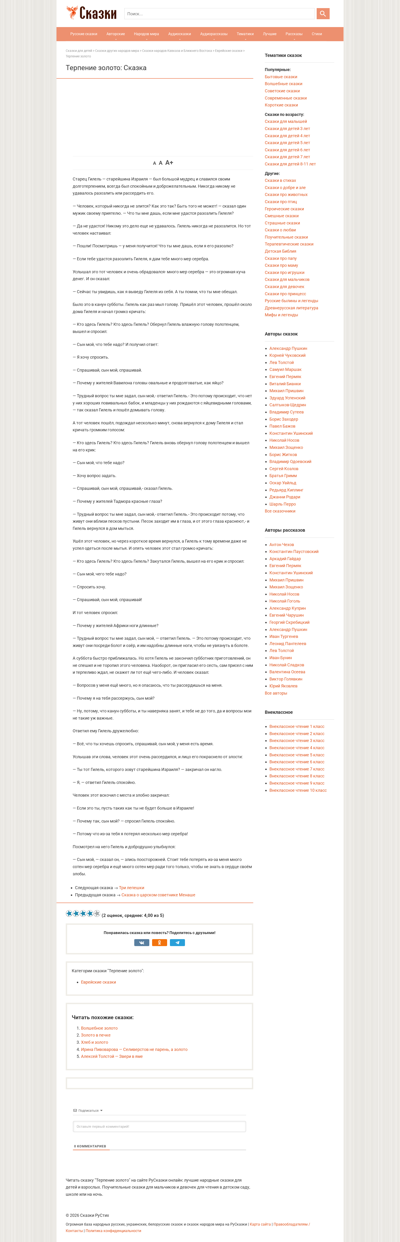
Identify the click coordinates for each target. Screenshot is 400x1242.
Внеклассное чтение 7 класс (296, 769)
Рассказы (294, 34)
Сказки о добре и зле (285, 187)
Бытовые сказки (281, 76)
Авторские (115, 34)
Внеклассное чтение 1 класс (296, 726)
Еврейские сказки (98, 982)
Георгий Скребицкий (289, 622)
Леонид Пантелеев (287, 643)
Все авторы (276, 693)
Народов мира (146, 34)
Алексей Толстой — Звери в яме (112, 1056)
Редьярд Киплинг (286, 489)
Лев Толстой (281, 362)
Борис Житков (283, 454)
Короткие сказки (281, 104)
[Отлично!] (97, 913)
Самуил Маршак (285, 369)
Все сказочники (280, 511)
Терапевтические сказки (289, 244)
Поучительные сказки (286, 237)
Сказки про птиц (281, 201)
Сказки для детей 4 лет (287, 135)
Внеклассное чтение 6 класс (296, 761)
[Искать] (323, 13)
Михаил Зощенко (286, 447)
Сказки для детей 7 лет (287, 156)
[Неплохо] (83, 913)
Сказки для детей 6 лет (287, 149)
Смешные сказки (282, 215)
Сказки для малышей (286, 121)
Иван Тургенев (283, 636)
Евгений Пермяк (285, 376)
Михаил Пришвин (286, 390)
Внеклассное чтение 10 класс (298, 790)
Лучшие (269, 34)
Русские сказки (83, 34)
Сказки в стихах (280, 180)
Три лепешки (131, 887)
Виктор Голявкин (285, 679)
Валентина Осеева (287, 671)
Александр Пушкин (288, 348)
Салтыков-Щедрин (287, 404)
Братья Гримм (283, 475)
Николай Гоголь (284, 601)
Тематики (245, 34)
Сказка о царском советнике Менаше (158, 894)
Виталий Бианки (285, 383)
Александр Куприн (287, 608)
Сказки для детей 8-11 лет (290, 163)
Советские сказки (282, 90)
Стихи (317, 34)
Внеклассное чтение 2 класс (296, 733)
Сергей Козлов (283, 468)
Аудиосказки (179, 34)
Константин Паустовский (294, 551)
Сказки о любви (280, 229)
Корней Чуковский (287, 355)
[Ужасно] (69, 913)
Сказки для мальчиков (287, 279)
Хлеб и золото (94, 1042)
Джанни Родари (284, 496)
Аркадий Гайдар (285, 558)
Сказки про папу (281, 258)
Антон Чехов (281, 544)
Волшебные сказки (283, 83)
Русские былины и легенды (291, 300)
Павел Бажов (282, 426)
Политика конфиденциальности (113, 1231)
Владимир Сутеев (286, 412)
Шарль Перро (282, 504)
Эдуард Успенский (287, 397)
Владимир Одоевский (290, 461)
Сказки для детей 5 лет (287, 142)
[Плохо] (76, 913)
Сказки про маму (281, 265)
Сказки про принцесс (285, 293)
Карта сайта (260, 1224)
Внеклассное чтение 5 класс (296, 754)
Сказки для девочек (284, 286)
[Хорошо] (90, 913)
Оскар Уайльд (282, 482)
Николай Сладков (286, 664)
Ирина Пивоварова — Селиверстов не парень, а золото (134, 1049)
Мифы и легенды (281, 314)
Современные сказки (286, 98)
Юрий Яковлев (283, 685)
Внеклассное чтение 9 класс (296, 783)
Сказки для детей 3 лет (287, 128)
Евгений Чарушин (286, 615)
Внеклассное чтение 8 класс (296, 775)
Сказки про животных (286, 194)
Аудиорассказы (214, 34)
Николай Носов (284, 440)
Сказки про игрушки (284, 272)
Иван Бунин (280, 657)
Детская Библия (280, 251)
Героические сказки (284, 208)
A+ (169, 162)
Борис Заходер (283, 419)
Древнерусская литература (291, 307)
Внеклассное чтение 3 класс (296, 740)
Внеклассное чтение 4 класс (296, 747)
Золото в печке (96, 1035)
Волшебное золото (99, 1028)
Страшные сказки (282, 222)
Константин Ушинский (291, 433)
